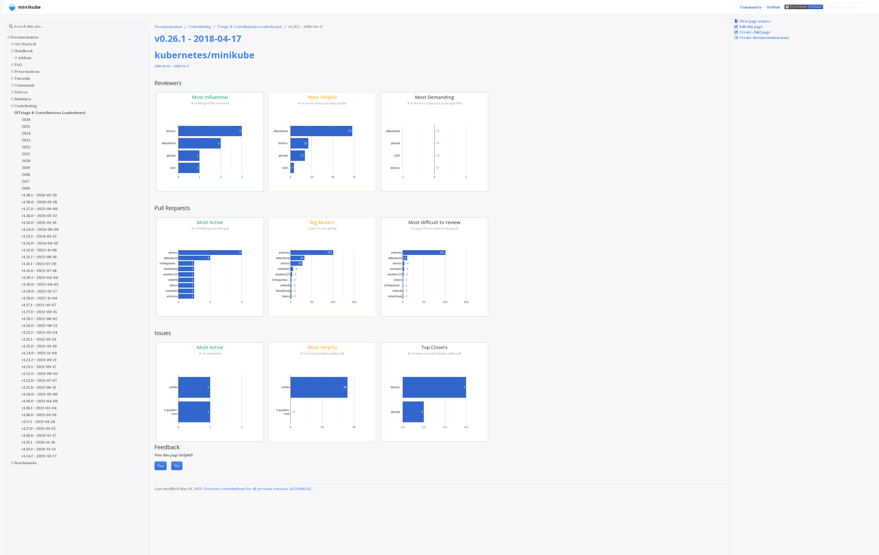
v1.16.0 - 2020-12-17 (39, 435)
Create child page (754, 32)
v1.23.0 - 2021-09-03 (40, 373)
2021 (26, 154)
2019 (26, 167)
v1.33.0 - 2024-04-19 (40, 243)
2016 (26, 188)
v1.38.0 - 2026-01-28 (39, 202)
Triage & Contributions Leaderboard (51, 112)
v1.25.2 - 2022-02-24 (39, 332)
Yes (160, 465)
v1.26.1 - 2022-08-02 (39, 318)
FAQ (18, 64)
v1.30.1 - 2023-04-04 (40, 277)
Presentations (26, 71)
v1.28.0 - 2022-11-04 (39, 298)
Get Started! (25, 44)
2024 (26, 133)
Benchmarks (25, 462)
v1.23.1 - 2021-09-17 (39, 366)
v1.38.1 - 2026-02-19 (39, 195)
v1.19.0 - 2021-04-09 (40, 401)
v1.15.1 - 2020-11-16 (38, 442)
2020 (26, 160)
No (176, 465)
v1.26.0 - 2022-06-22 (39, 325)
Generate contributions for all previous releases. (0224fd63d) (257, 488)
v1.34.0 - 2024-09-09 (40, 229)
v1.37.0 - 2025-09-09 (40, 208)
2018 (26, 174)
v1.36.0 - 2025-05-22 (39, 215)
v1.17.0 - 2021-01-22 (39, 428)
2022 (26, 147)
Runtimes (22, 99)
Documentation (24, 37)
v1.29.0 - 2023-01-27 (39, 291)
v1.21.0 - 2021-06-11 (39, 387)
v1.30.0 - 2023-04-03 (40, 284)
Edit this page (750, 26)
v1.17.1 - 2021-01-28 (38, 421)
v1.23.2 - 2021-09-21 (39, 359)
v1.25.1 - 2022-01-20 (39, 339)
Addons (24, 57)
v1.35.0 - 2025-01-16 (39, 222)
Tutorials (22, 78)
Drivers (21, 92)
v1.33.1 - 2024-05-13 (39, 236)
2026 (26, 119)
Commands (24, 85)
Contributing (25, 105)
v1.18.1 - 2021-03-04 (39, 408)
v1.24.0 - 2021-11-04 (39, 353)
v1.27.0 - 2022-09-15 (39, 311)
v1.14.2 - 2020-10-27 (39, 456)
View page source (754, 21)
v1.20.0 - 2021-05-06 (39, 394)
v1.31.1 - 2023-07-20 (39, 263)
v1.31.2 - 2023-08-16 (39, 256)
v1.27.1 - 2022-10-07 (39, 305)
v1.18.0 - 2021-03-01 (39, 414)
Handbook (23, 51)
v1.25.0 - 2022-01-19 (39, 346)
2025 (26, 126)
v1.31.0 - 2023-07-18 (39, 270)
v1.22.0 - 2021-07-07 (39, 380)
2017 (26, 181)
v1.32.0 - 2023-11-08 (39, 250)
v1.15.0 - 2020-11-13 (39, 449)
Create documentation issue (763, 37)
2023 (26, 140)
